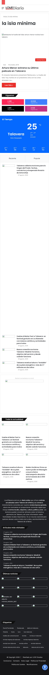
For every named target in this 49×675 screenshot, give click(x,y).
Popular (37, 158)
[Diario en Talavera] (15, 8)
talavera (25, 647)
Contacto (16, 661)
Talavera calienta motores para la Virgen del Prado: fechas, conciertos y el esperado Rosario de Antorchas (31, 169)
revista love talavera (9, 643)
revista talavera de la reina (11, 647)
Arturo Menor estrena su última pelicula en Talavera (20, 69)
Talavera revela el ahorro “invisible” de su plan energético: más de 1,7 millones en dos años (31, 365)
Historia (5, 632)
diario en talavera (32, 628)
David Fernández (8, 628)
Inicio (5, 16)
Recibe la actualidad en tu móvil (24, 378)
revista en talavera (35, 636)
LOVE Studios (37, 657)
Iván (4, 65)
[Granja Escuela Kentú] (40, 611)
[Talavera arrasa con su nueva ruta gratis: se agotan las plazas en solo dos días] (24, 609)
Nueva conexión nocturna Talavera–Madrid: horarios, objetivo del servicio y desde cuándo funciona (28, 353)
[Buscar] (46, 8)
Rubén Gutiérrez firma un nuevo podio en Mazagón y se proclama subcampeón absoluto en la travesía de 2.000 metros (36, 473)
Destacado (20, 628)
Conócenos (7, 661)
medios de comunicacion (11, 636)
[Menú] (3, 8)
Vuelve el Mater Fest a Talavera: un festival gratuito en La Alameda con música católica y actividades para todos (31, 339)
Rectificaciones (32, 664)
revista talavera (36, 643)
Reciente (12, 158)
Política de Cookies (18, 664)
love (19, 632)
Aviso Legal (25, 661)
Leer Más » (9, 85)
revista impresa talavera (31, 639)
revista (24, 636)
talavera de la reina (37, 647)
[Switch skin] (42, 8)
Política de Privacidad (38, 661)
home (13, 632)
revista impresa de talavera (11, 639)
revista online (23, 643)
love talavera (28, 632)
